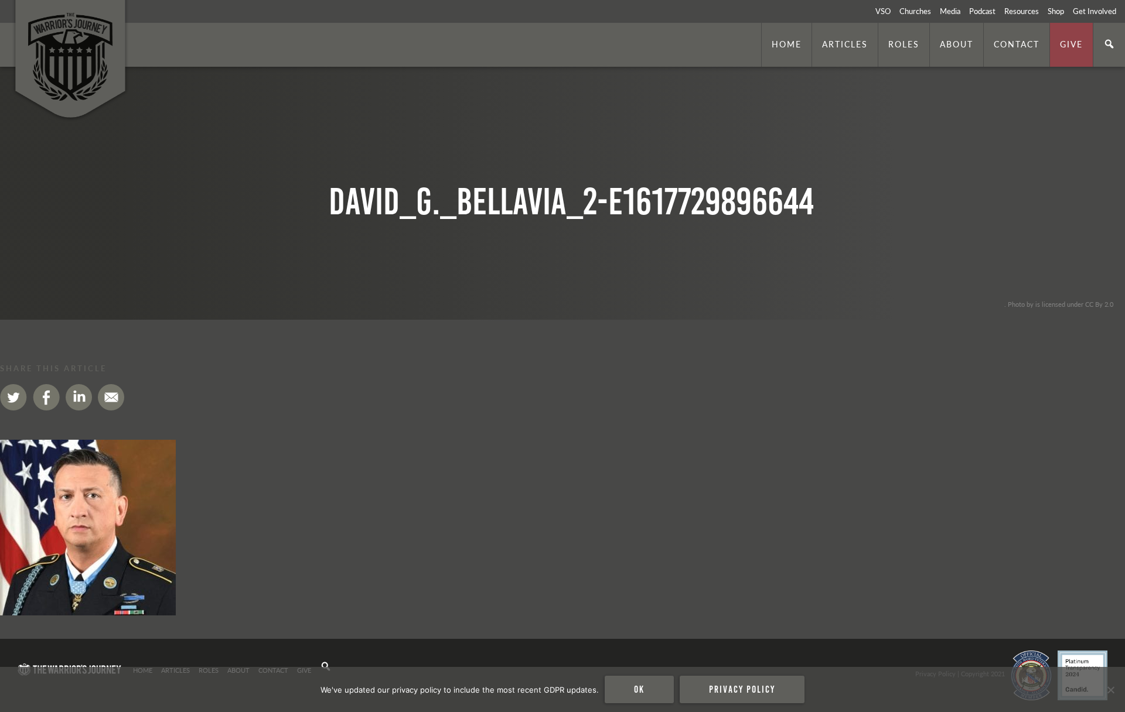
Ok (639, 689)
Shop (1056, 11)
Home (787, 44)
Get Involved (1094, 11)
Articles (845, 44)
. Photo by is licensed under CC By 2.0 (1058, 304)
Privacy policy (742, 689)
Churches (915, 11)
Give (1071, 44)
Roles (903, 44)
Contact (1016, 44)
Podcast (982, 11)
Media (950, 11)
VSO (883, 11)
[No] (1110, 690)
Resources (1021, 11)
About (956, 44)
